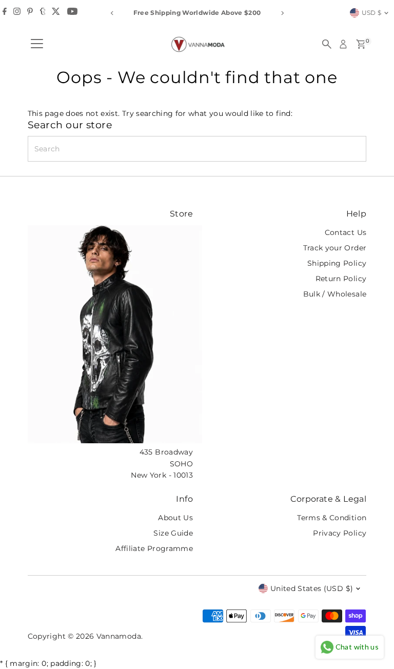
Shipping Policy (336, 263)
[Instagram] (17, 13)
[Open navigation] (37, 44)
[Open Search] (326, 44)
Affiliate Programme (154, 548)
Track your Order (335, 247)
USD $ (372, 12)
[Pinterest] (30, 13)
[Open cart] (361, 44)
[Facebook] (4, 13)
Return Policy (341, 278)
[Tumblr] (42, 13)
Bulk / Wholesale (335, 294)
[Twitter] (56, 13)
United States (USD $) (311, 588)
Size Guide (173, 533)
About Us (175, 517)
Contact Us (346, 232)
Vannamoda (118, 636)
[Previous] (112, 13)
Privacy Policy (339, 533)
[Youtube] (72, 13)
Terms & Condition (331, 517)
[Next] (281, 13)
